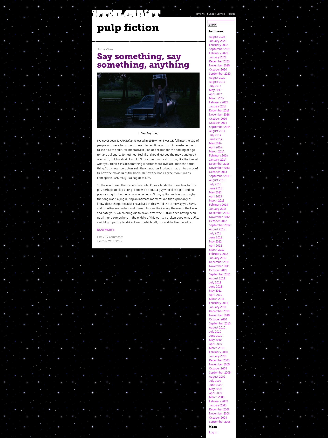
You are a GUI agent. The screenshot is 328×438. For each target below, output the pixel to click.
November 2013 (219, 168)
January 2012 (217, 258)
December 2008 (219, 409)
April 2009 (215, 393)
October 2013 (218, 172)
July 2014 (215, 135)
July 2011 (215, 282)
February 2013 (218, 204)
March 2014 (216, 151)
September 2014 (219, 127)
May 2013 (215, 192)
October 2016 (218, 118)
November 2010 (219, 315)
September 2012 (219, 225)
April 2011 (215, 295)
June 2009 (215, 385)
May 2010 (215, 340)
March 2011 (216, 299)
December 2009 (219, 360)
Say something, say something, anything (143, 60)
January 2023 (217, 41)
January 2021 (217, 57)
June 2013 (215, 188)
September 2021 (219, 49)
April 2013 (215, 196)
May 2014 (215, 143)
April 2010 (215, 344)
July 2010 (215, 331)
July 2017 (215, 86)
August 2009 (217, 376)
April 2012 (215, 245)
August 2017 (217, 82)
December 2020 (219, 61)
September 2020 (219, 73)
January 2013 (217, 209)
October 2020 (218, 69)
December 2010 (219, 311)
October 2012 (218, 221)
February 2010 (218, 352)
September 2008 (219, 421)
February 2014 (218, 155)
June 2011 (215, 286)
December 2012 (219, 213)
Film (99, 237)
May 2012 (215, 241)
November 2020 (219, 65)
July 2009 (215, 381)
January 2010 (217, 356)
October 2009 (218, 368)
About (231, 13)
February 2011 (218, 303)
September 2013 (219, 176)
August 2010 (217, 327)
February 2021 (218, 53)
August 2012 (217, 229)
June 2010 (215, 336)
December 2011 (219, 262)
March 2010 (216, 348)
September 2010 (219, 323)
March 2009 (216, 397)
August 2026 (217, 37)
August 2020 (217, 78)
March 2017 (216, 98)
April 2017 (215, 94)
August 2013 (217, 180)
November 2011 (219, 266)
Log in (213, 432)
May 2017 (215, 90)
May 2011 (215, 290)
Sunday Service (216, 13)
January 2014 (217, 159)
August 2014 (217, 131)
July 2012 (215, 233)
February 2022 (218, 45)
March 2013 (216, 200)
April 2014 (215, 147)
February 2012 (218, 254)
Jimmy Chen (105, 49)
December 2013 (219, 164)
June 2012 (215, 237)
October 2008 (218, 417)
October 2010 (218, 319)
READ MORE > (106, 230)
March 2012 (216, 250)
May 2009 (215, 389)
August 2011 (217, 278)
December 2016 (219, 110)
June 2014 (215, 139)
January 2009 (217, 405)
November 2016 (219, 114)
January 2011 (217, 307)
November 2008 (219, 413)
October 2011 (218, 270)
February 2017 (218, 102)
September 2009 (219, 372)
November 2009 (219, 364)
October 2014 (218, 123)
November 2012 (219, 217)
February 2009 (218, 401)
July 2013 (215, 184)
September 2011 (219, 274)
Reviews (199, 13)
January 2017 (217, 106)
